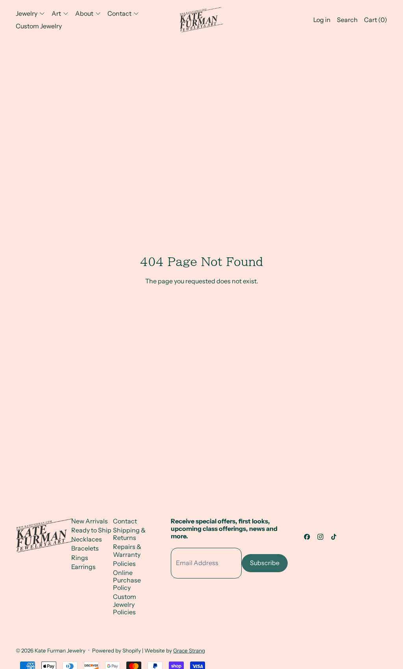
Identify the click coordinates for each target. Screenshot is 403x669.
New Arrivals (89, 521)
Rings (79, 558)
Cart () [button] (375, 20)
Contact (125, 521)
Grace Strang (189, 650)
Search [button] (347, 20)
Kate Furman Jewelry (60, 650)
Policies (124, 563)
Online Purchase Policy (127, 580)
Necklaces (86, 539)
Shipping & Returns (129, 533)
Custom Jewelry (39, 26)
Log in (322, 20)
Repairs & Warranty (127, 550)
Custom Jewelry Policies (124, 604)
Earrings (83, 567)
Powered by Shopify (116, 650)
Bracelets (85, 548)
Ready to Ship (91, 530)
